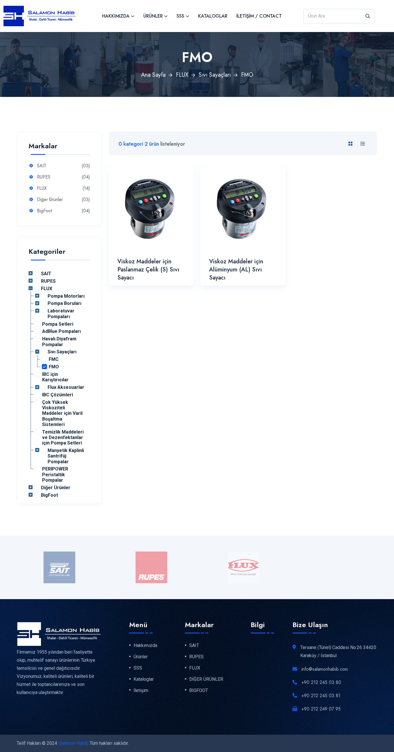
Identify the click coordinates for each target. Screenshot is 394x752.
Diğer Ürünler (50, 199)
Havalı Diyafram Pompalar (59, 341)
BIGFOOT (198, 690)
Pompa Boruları (64, 303)
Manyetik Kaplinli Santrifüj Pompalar (66, 456)
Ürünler (153, 16)
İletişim (141, 690)
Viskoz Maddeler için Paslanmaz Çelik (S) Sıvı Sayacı (148, 269)
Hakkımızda (116, 16)
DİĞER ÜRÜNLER (206, 679)
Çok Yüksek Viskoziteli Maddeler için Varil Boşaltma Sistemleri (62, 413)
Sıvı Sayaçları (215, 75)
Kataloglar (212, 16)
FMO (54, 367)
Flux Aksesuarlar (66, 387)
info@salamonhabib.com (324, 669)
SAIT (41, 166)
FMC (54, 359)
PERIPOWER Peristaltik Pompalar (55, 474)
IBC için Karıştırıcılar (55, 377)
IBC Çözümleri (57, 394)
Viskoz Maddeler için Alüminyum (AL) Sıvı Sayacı (236, 269)
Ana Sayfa (153, 75)
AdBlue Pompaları (61, 331)
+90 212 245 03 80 (321, 682)
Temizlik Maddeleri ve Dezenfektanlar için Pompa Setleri (63, 437)
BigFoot (44, 211)
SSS (180, 16)
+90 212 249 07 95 (321, 709)
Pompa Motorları (66, 296)
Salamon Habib (73, 743)
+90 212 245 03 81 (320, 695)
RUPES (43, 177)
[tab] (351, 144)
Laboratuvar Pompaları (61, 313)
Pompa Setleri (57, 324)
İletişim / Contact (259, 16)
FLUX (182, 75)
